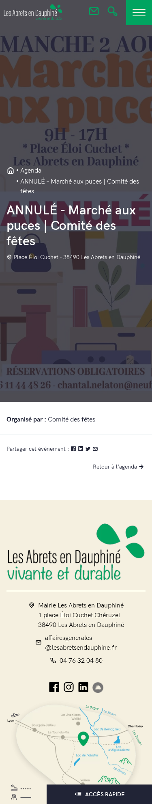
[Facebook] (54, 687)
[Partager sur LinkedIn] (81, 448)
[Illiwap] (98, 688)
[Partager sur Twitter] (88, 448)
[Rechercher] (112, 14)
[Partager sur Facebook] (74, 448)
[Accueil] (76, 551)
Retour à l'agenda (115, 466)
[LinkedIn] (83, 687)
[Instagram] (69, 687)
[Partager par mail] (95, 448)
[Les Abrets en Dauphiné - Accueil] (10, 171)
